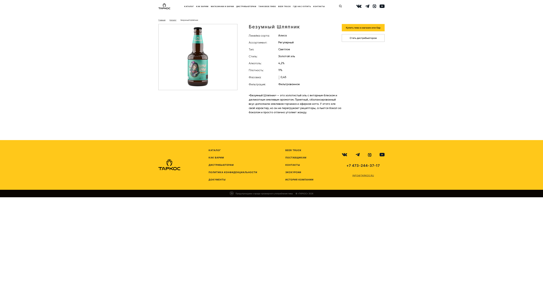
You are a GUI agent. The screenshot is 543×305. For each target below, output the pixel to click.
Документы (217, 179)
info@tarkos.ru (363, 175)
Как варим (216, 157)
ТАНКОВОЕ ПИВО (267, 6)
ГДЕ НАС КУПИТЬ (302, 6)
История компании (299, 179)
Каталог (215, 150)
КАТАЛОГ (189, 6)
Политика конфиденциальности (233, 172)
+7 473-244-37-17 (363, 166)
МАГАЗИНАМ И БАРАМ (222, 6)
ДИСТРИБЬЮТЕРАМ (246, 6)
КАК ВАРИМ (202, 6)
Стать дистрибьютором (363, 38)
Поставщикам (295, 157)
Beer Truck (293, 150)
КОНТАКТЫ (319, 6)
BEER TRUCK (284, 6)
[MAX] (374, 6)
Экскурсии (293, 172)
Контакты (292, 165)
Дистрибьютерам (221, 165)
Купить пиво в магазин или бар (363, 27)
